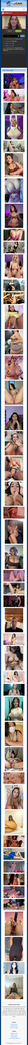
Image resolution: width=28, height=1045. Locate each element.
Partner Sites (14, 1035)
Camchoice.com (17, 1043)
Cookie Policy (14, 1026)
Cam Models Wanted (14, 1038)
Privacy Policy (14, 1024)
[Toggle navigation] (24, 9)
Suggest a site (14, 1033)
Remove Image (14, 1027)
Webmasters (14, 1036)
